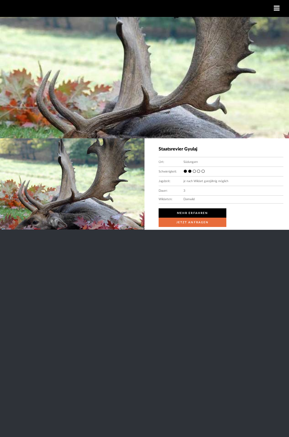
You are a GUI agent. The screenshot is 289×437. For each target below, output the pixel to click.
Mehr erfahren (192, 213)
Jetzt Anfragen (192, 222)
